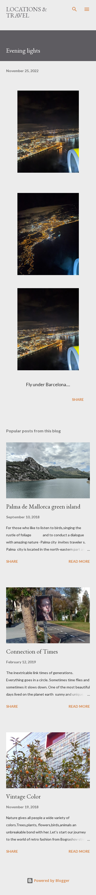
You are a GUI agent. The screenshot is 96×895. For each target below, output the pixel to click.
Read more (79, 561)
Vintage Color (23, 796)
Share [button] (78, 399)
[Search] (74, 9)
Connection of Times (32, 651)
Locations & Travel (26, 12)
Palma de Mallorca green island (43, 506)
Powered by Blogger (51, 880)
